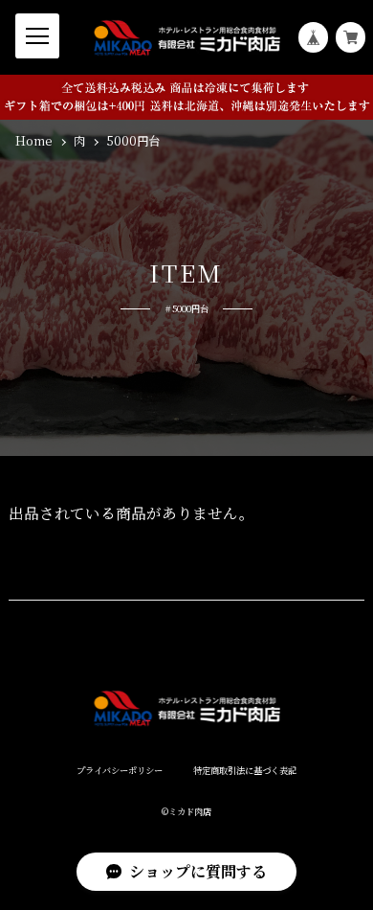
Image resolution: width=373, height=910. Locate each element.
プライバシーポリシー (120, 770)
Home (34, 141)
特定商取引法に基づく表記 (244, 770)
